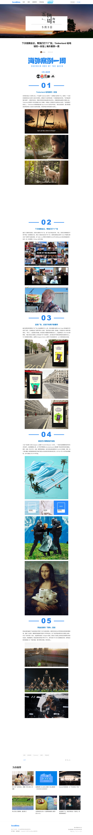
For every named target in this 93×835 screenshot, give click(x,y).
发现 (29, 2)
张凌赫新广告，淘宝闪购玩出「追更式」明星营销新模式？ (69, 812)
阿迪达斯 (47, 755)
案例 (24, 755)
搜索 (73, 2)
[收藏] (66, 760)
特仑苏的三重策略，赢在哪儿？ (19, 811)
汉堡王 (41, 755)
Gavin (44, 52)
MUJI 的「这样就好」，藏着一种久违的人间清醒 (22, 788)
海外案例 (29, 755)
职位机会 (42, 2)
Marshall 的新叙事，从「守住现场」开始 (69, 787)
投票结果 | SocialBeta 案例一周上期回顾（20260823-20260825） (45, 788)
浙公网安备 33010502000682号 (75, 829)
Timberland (35, 755)
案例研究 (34, 2)
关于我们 (13, 831)
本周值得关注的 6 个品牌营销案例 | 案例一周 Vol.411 (46, 812)
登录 (79, 2)
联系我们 (18, 831)
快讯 (24, 2)
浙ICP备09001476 (78, 827)
